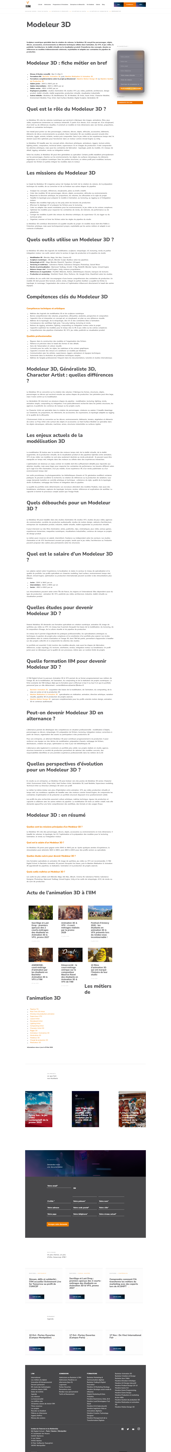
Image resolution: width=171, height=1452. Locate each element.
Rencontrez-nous (65, 1389)
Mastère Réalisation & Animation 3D (79, 76)
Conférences (123, 1273)
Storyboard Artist (36, 1021)
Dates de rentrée (37, 1392)
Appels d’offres (36, 1415)
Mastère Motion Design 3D (87, 79)
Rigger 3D (33, 1030)
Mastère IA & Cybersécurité (97, 1406)
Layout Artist (34, 1019)
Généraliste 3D (35, 1035)
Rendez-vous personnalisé (68, 1392)
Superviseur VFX (36, 1016)
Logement (62, 1384)
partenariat (42, 1273)
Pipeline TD (34, 1009)
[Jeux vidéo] (84, 1193)
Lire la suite (37, 1297)
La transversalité (37, 1399)
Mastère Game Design (123, 1392)
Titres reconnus (36, 1406)
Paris (48, 1431)
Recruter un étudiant (38, 1411)
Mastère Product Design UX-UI (126, 1385)
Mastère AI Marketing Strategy (98, 1387)
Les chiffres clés (37, 1401)
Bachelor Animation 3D (51, 76)
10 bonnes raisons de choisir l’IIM (43, 1403)
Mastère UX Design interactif (125, 1383)
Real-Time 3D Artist (37, 1011)
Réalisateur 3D (35, 1042)
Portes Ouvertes (65, 1387)
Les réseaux (35, 1396)
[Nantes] (111, 1191)
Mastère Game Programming (125, 1390)
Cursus (80, 1273)
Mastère (87, 1273)
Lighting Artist (35, 1023)
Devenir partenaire (38, 1384)
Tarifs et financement (66, 1394)
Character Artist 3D (37, 1028)
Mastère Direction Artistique (125, 1381)
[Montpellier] (111, 1188)
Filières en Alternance (39, 1413)
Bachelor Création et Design (125, 1376)
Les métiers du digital (39, 1380)
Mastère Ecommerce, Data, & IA (98, 1399)
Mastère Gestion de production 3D (127, 1400)
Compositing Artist (37, 1026)
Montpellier (62, 1431)
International (35, 1377)
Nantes (53, 1431)
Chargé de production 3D (39, 1040)
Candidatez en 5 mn (125, 102)
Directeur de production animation (42, 1014)
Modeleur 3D (35, 1038)
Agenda (34, 1394)
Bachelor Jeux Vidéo (122, 1378)
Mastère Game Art (122, 1388)
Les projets (35, 1408)
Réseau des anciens (38, 1418)
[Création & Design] (84, 1190)
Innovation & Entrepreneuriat (41, 1382)
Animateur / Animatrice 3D (39, 1033)
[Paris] (111, 1186)
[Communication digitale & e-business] (84, 1196)
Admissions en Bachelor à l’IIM (70, 1377)
